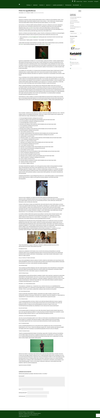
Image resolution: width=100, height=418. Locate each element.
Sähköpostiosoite (23, 392)
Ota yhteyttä (76, 5)
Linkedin (72, 42)
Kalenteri (35, 5)
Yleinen (35, 12)
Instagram (72, 41)
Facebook (72, 38)
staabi (24, 12)
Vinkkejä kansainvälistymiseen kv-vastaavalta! (75, 27)
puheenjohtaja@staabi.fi (33, 36)
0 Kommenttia (41, 12)
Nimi (20, 389)
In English (96, 1)
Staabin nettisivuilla (46, 44)
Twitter (71, 39)
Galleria (85, 1)
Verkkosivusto (22, 396)
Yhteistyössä (68, 5)
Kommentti (21, 376)
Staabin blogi (79, 1)
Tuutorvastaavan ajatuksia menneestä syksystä (74, 22)
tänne (22, 44)
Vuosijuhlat (90, 1)
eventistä (31, 27)
